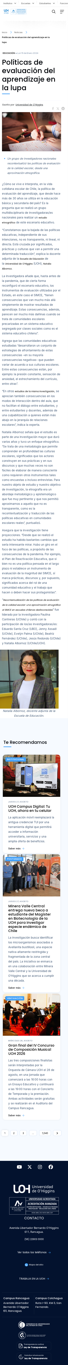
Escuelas (26, 3)
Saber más (14, 848)
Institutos (8, 3)
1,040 (45, 1133)
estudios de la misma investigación (34, 391)
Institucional (15, 759)
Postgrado (14, 859)
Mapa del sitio (36, 1264)
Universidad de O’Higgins (19, 263)
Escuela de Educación (32, 258)
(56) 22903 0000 (34, 1239)
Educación (9, 53)
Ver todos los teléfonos (32, 1252)
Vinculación (15, 998)
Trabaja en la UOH (32, 1279)
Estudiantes (45, 3)
